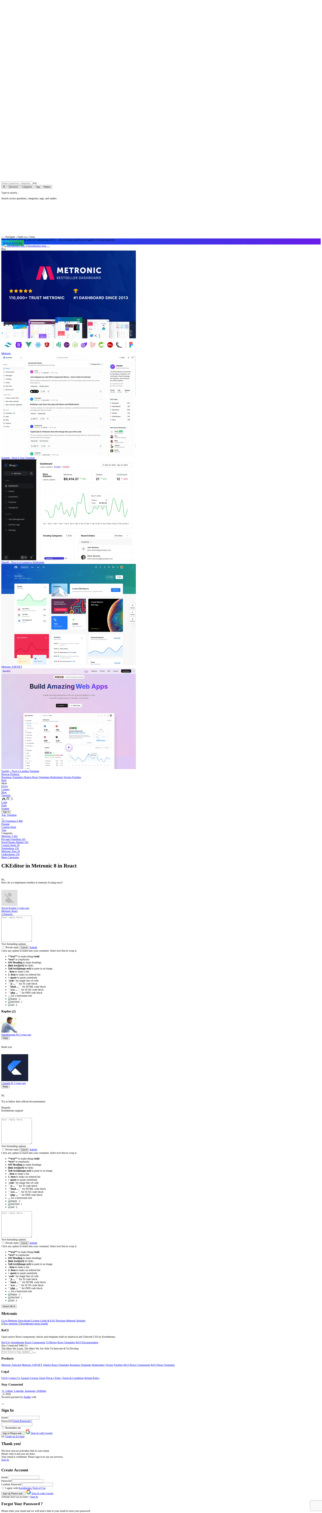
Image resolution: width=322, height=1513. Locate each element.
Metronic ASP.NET (32, 1365)
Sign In (6, 812)
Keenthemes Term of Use (32, 1488)
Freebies (76, 777)
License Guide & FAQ (43, 1320)
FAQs (4, 1378)
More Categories (10, 857)
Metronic (6, 911)
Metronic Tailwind (11, 1365)
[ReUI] (1, 799)
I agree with (12, 1488)
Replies (47, 187)
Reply (5, 1038)
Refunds (80, 1320)
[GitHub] (8, 799)
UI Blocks (51, 1342)
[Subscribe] (34, 1352)
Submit (33, 947)
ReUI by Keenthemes (12, 1342)
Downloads (24, 1320)
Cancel (24, 947)
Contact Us (14, 1378)
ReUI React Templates (163, 1365)
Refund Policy (92, 1378)
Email (4, 1417)
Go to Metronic (9, 1320)
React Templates (66, 1342)
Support (25, 1378)
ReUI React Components (136, 1365)
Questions (13, 187)
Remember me (13, 1427)
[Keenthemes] (26, 245)
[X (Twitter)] (12, 799)
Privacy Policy (54, 1378)
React (15, 911)
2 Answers (7, 914)
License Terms (37, 1378)
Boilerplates (57, 777)
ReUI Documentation (86, 1342)
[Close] (2, 1404)
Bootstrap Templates (12, 777)
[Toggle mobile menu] (2, 246)
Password (6, 1420)
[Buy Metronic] (10, 1323)
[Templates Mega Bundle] (33, 1323)
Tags (38, 187)
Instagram (30, 1391)
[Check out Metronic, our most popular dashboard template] (4, 799)
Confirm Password (11, 1484)
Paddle (27, 1397)
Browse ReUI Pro (12, 242)
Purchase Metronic (66, 1320)
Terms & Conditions (73, 1378)
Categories (27, 187)
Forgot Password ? (22, 1420)
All (4, 187)
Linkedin (18, 1391)
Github (9, 1391)
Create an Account (14, 1436)
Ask (9, 815)
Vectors (68, 777)
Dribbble (41, 1391)
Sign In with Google (41, 1433)
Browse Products (10, 774)
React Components (35, 1342)
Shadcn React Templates (37, 777)
